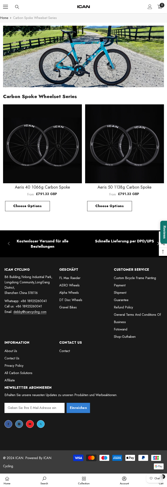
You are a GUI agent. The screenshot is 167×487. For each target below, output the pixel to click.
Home (4, 17)
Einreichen (78, 407)
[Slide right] (158, 244)
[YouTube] (30, 424)
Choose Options (27, 206)
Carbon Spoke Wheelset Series (35, 17)
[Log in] (150, 6)
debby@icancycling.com (29, 311)
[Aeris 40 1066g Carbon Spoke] (42, 143)
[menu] (5, 6)
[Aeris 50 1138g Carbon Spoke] (124, 143)
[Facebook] (8, 424)
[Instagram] (19, 424)
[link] (83, 56)
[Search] (17, 6)
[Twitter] (41, 424)
